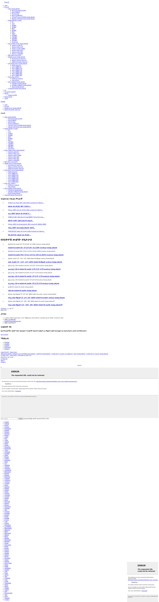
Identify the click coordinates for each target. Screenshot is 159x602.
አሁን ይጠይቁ (4, 334)
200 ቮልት (14, 38)
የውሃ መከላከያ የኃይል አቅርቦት (16, 82)
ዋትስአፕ (3, 362)
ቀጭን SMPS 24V (17, 72)
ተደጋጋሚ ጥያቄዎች (10, 92)
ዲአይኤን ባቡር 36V (17, 52)
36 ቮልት (14, 27)
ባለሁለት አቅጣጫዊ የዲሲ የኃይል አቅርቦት (23, 18)
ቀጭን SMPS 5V (17, 67)
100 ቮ (13, 33)
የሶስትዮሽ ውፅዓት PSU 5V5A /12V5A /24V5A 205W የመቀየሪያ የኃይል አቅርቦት (36, 255)
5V (13, 22)
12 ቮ (13, 23)
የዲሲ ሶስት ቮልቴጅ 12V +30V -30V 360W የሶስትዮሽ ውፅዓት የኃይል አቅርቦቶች (35, 305)
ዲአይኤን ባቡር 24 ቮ (17, 50)
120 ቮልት (14, 35)
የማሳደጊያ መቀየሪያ (17, 78)
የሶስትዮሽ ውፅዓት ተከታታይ (20, 62)
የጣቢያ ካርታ (13, 352)
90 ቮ (13, 32)
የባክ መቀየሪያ (15, 80)
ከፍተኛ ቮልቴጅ (16, 12)
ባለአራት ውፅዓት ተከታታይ (19, 60)
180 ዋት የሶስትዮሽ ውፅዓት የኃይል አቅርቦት (22, 291)
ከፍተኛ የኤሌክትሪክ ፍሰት (19, 10)
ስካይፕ (3, 360)
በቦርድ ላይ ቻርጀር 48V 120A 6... (19, 206)
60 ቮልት (14, 30)
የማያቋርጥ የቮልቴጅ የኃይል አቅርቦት (21, 85)
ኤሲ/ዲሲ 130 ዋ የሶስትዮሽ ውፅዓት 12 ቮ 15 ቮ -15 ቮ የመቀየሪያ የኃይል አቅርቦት (34, 269)
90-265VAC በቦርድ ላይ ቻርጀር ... (19, 235)
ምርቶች (6, 7)
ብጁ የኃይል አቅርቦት (6, 354)
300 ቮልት (14, 40)
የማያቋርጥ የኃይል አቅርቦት (19, 83)
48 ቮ (13, 28)
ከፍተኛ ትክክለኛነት (17, 15)
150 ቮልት (14, 37)
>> (8, 308)
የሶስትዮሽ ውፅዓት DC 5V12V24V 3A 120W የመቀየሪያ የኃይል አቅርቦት (32, 248)
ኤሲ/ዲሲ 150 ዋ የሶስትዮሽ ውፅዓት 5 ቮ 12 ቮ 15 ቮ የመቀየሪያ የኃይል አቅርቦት (33, 283)
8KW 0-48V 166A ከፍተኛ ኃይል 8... (20, 221)
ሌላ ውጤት (15, 42)
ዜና (5, 90)
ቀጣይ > (5, 308)
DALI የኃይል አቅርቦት (18, 87)
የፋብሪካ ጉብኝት (12, 95)
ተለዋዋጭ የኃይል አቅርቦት (43, 354)
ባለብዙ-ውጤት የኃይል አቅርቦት (16, 57)
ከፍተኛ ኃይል (15, 13)
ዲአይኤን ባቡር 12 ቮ (17, 47)
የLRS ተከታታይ (16, 65)
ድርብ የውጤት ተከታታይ (19, 58)
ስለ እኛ (6, 93)
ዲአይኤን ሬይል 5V (17, 45)
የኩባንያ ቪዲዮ (8, 97)
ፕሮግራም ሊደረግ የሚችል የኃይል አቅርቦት (23, 17)
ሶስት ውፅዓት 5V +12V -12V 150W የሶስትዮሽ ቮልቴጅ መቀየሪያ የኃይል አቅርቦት (35, 262)
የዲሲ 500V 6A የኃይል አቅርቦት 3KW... (21, 228)
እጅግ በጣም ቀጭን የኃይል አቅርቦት (17, 63)
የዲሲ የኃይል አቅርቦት (14, 9)
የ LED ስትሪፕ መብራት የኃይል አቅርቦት (97, 354)
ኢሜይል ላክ (4, 359)
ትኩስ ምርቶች (5, 352)
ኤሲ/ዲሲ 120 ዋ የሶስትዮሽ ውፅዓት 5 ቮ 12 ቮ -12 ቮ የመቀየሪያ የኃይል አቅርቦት (34, 276)
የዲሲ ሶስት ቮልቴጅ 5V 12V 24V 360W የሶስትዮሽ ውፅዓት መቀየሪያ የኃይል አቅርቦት (36, 298)
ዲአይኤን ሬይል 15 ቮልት (18, 48)
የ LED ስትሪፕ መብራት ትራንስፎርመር (62, 354)
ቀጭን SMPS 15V (17, 70)
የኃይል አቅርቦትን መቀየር (15, 20)
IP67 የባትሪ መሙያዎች (14, 55)
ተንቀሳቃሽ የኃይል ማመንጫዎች (17, 88)
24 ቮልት (14, 25)
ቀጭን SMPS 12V (17, 68)
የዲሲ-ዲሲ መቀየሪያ (13, 77)
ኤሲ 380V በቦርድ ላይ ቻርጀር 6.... (19, 214)
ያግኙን (6, 98)
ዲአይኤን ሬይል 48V (17, 53)
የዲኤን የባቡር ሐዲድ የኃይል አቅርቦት (18, 43)
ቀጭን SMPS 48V (17, 75)
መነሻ (5, 5)
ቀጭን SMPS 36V (17, 73)
